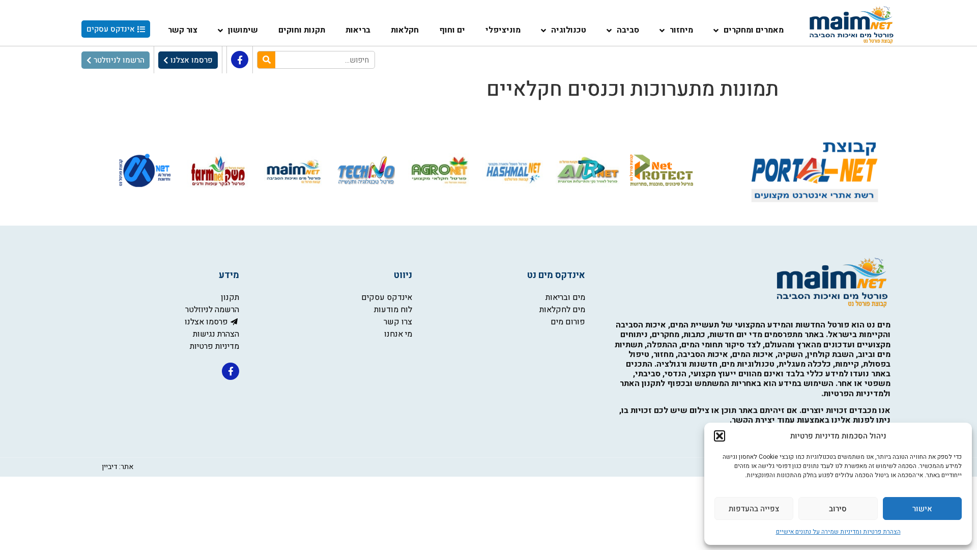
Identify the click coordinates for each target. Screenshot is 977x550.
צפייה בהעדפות (754, 508)
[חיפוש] (266, 59)
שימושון (243, 30)
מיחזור (681, 30)
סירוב (838, 508)
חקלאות (405, 30)
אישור (922, 508)
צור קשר (182, 30)
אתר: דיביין (117, 466)
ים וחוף (452, 30)
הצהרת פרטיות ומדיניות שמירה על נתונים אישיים (838, 531)
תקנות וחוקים (301, 30)
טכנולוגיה (568, 30)
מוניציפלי (503, 30)
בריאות (358, 30)
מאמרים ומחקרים (754, 30)
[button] (719, 436)
